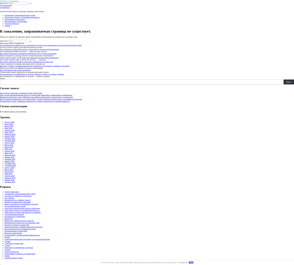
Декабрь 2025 (10, 139)
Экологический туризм (14, 258)
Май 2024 (8, 174)
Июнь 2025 (9, 147)
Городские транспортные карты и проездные (22, 208)
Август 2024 (9, 168)
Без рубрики (9, 198)
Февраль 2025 (10, 155)
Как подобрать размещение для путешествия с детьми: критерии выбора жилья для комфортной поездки (41, 99)
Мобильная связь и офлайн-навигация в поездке (23, 227)
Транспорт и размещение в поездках (19, 248)
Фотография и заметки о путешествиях (20, 254)
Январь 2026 (9, 136)
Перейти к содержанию (9, 1)
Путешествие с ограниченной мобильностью (22, 235)
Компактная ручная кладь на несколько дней (22, 223)
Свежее (7, 26)
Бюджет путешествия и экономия (18, 202)
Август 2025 (9, 143)
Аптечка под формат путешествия (18, 196)
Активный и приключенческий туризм (20, 15)
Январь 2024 (9, 180)
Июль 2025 (9, 145)
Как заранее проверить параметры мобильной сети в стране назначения (28, 54)
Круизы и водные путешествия (17, 225)
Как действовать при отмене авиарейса (15, 70)
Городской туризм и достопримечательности (22, 17)
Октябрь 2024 (10, 163)
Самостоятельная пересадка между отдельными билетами (27, 239)
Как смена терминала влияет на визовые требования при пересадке (26, 62)
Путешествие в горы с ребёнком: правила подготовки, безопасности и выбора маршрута (35, 101)
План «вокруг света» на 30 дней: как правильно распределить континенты (29, 58)
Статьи (7, 246)
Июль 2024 (9, 170)
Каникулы (9, 219)
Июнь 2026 (9, 126)
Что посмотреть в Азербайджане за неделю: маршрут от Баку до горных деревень (32, 74)
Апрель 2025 (10, 151)
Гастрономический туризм (15, 206)
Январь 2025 (9, 157)
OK (191, 262)
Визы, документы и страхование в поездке (21, 204)
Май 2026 (8, 128)
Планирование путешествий (16, 22)
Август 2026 (9, 122)
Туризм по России (12, 24)
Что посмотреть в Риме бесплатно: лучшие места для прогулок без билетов (29, 49)
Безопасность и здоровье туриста (17, 200)
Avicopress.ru (5, 8)
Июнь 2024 (9, 172)
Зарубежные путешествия (15, 19)
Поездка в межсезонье (13, 233)
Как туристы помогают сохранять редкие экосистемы (21, 93)
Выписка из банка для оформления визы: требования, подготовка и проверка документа (34, 66)
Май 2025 (8, 149)
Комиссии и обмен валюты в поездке (19, 221)
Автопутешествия (12, 192)
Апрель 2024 (10, 176)
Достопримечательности (14, 214)
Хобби (7, 256)
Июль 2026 (9, 124)
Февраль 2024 (10, 178)
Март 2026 (9, 132)
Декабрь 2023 (10, 182)
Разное (7, 237)
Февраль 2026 (10, 134)
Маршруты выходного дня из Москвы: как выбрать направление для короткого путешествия (36, 97)
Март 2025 (9, 153)
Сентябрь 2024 (10, 165)
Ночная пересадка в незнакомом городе (20, 229)
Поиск (2, 78)
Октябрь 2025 (10, 141)
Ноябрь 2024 (9, 161)
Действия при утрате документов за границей (23, 212)
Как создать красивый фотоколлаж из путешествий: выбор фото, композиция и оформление (36, 95)
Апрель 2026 (10, 130)
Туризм (7, 250)
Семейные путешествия (14, 243)
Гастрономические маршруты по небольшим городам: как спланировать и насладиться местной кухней (40, 45)
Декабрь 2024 (10, 159)
